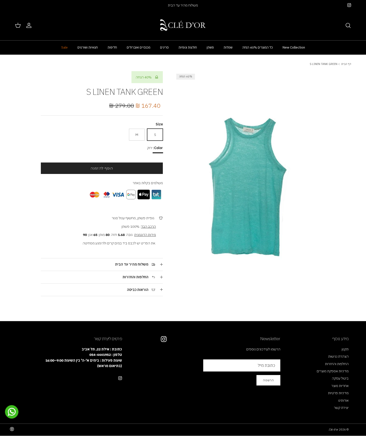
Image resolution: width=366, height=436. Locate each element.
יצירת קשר (341, 407)
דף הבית (346, 64)
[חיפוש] (348, 25)
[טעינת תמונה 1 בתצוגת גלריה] (249, 173)
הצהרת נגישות (338, 356)
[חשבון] (30, 25)
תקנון (345, 349)
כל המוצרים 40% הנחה (257, 47)
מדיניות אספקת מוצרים (333, 371)
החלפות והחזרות (337, 364)
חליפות (112, 47)
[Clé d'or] (183, 25)
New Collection (294, 47)
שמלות (228, 47)
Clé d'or (333, 429)
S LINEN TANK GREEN (323, 64)
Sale (64, 47)
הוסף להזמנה (102, 168)
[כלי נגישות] (12, 429)
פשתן (210, 47)
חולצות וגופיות (188, 47)
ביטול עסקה (340, 378)
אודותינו (343, 400)
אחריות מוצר (340, 385)
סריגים (164, 47)
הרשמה (268, 380)
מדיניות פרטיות (338, 393)
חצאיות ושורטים (87, 47)
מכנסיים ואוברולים (138, 47)
